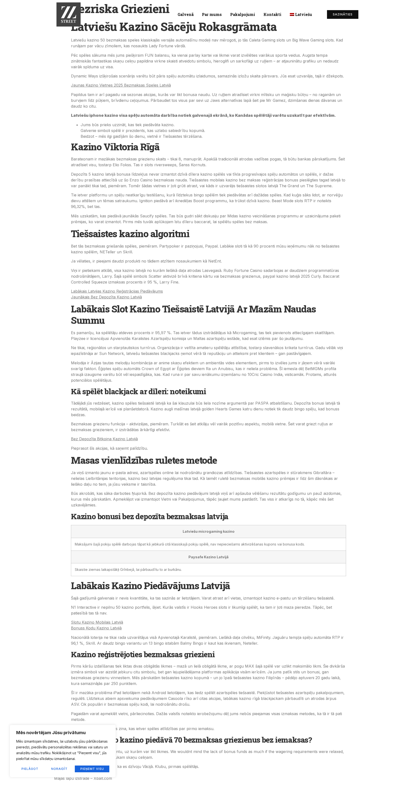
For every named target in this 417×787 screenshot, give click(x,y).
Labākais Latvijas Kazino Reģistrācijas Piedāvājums (117, 291)
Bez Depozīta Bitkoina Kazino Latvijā (104, 438)
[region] (63, 751)
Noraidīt (59, 769)
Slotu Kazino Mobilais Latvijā (97, 622)
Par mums (212, 14)
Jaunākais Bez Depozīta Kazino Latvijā (106, 297)
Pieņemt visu (92, 769)
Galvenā (186, 14)
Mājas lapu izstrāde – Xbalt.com (83, 778)
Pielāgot (29, 769)
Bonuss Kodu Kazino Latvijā (96, 628)
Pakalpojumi (242, 14)
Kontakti (272, 14)
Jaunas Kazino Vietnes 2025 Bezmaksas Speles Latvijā (121, 85)
